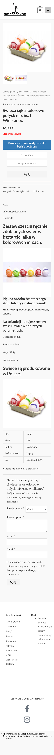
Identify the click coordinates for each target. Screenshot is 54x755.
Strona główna (10, 82)
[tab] (27, 196)
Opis (5, 196)
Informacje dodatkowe (14, 202)
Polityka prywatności (34, 749)
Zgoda (13, 749)
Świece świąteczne (28, 82)
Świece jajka (9, 95)
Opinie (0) (8, 208)
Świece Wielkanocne (27, 95)
